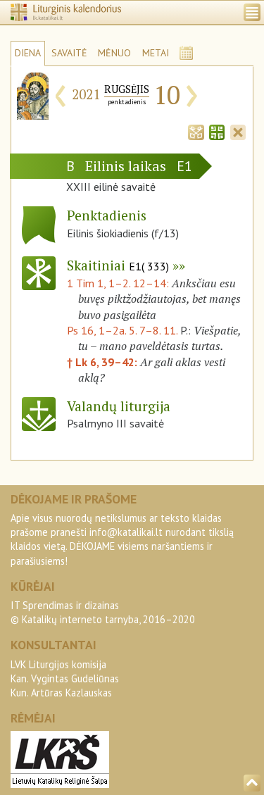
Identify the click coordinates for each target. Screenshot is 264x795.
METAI (155, 52)
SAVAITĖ (69, 52)
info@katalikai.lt (126, 532)
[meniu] (252, 12)
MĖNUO (114, 52)
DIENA (28, 52)
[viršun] (252, 783)
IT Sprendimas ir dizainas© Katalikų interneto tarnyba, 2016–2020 (103, 612)
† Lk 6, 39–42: (103, 362)
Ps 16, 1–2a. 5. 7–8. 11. (122, 330)
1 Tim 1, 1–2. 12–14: (119, 283)
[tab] (196, 131)
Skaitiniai (118, 265)
